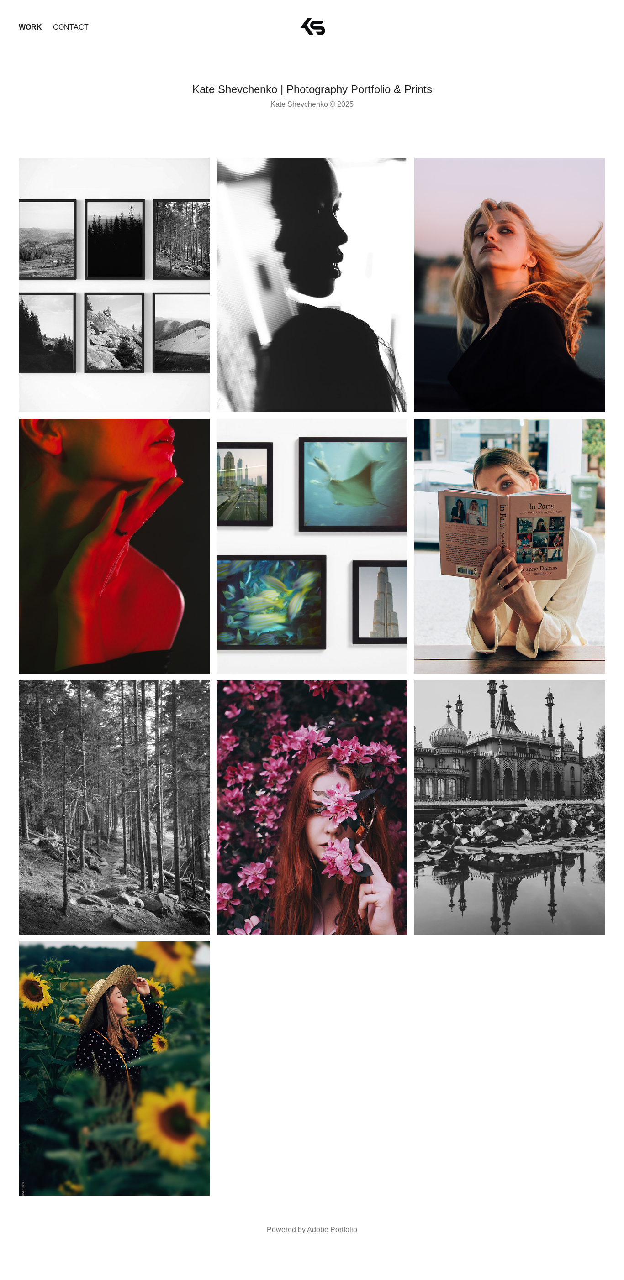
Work (30, 27)
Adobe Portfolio (332, 1229)
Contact (71, 27)
